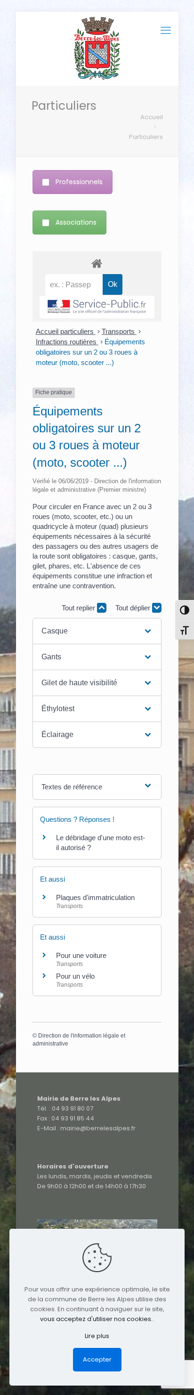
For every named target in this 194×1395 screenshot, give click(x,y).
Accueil (151, 117)
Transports (119, 331)
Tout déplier (133, 608)
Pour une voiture (81, 955)
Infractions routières (67, 342)
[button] (97, 631)
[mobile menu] (166, 31)
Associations (76, 222)
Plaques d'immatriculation (95, 897)
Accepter (97, 1359)
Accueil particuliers (66, 331)
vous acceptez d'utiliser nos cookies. (96, 1318)
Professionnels (79, 182)
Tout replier (79, 608)
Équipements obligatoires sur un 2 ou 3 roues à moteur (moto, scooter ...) (90, 352)
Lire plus (97, 1335)
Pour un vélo (75, 976)
